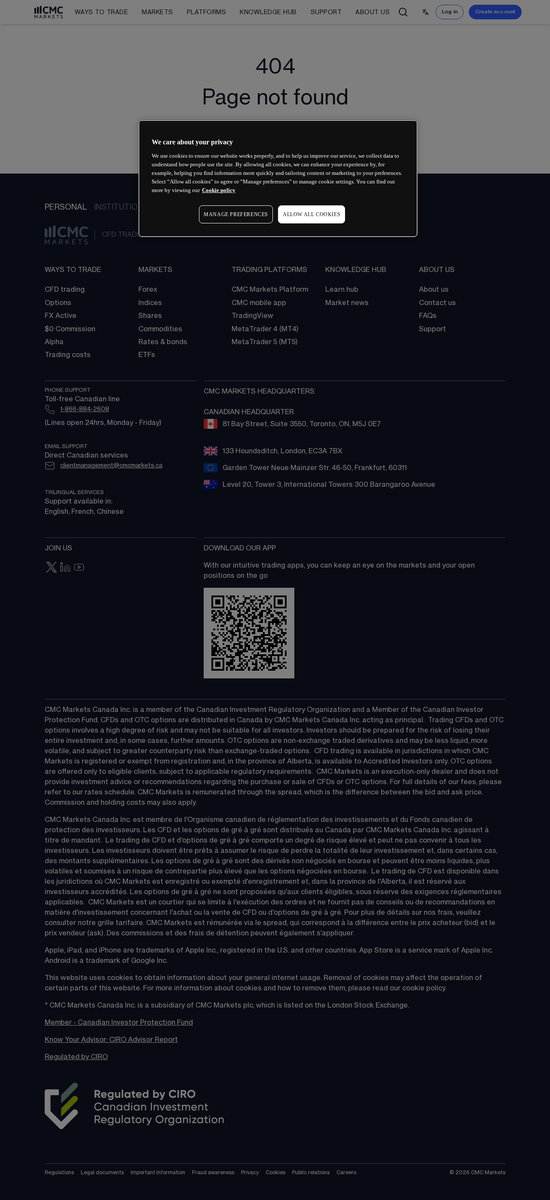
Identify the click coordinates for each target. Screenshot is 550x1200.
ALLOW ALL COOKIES (311, 214)
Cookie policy (218, 190)
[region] (278, 178)
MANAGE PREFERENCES (236, 214)
